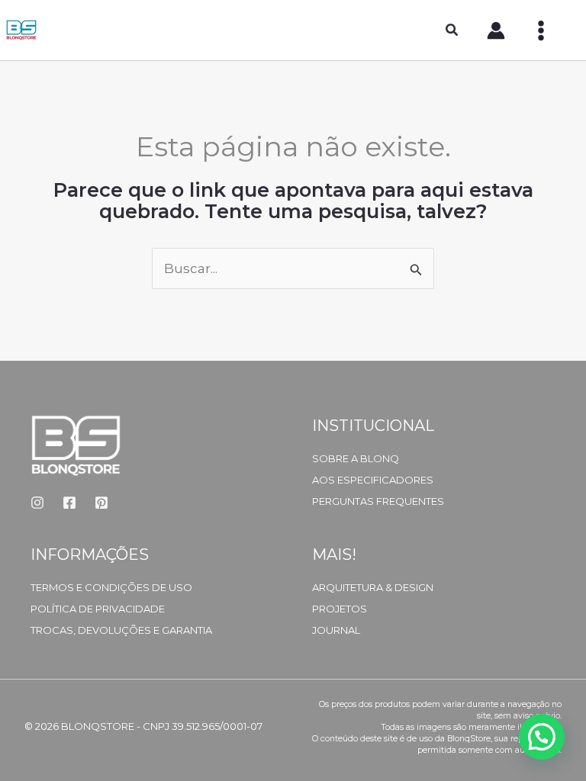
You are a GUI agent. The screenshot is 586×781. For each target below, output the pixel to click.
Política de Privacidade (98, 609)
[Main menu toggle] (541, 30)
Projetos (339, 609)
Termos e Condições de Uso (111, 587)
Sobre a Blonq (355, 458)
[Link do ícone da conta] (496, 30)
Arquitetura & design (372, 587)
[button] (452, 32)
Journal (336, 630)
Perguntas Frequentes (378, 501)
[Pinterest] (101, 502)
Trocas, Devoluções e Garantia (121, 630)
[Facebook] (69, 502)
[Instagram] (37, 502)
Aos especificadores (372, 480)
